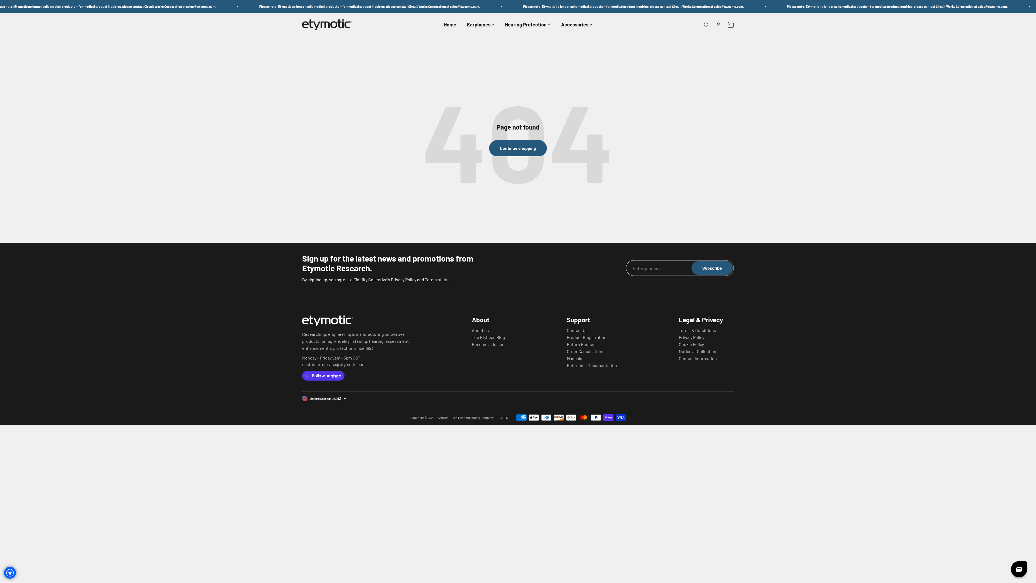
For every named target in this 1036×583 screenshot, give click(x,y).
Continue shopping (518, 148)
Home (450, 25)
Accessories (574, 25)
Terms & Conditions (697, 330)
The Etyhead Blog (488, 337)
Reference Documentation (592, 365)
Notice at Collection (697, 351)
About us (480, 330)
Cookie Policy (691, 344)
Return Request (582, 344)
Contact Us (577, 330)
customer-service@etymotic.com (334, 364)
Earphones (478, 25)
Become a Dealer (488, 344)
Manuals (574, 358)
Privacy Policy (691, 337)
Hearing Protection (526, 25)
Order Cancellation (584, 351)
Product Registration (586, 337)
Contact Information (698, 358)
